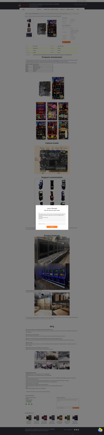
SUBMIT (52, 226)
